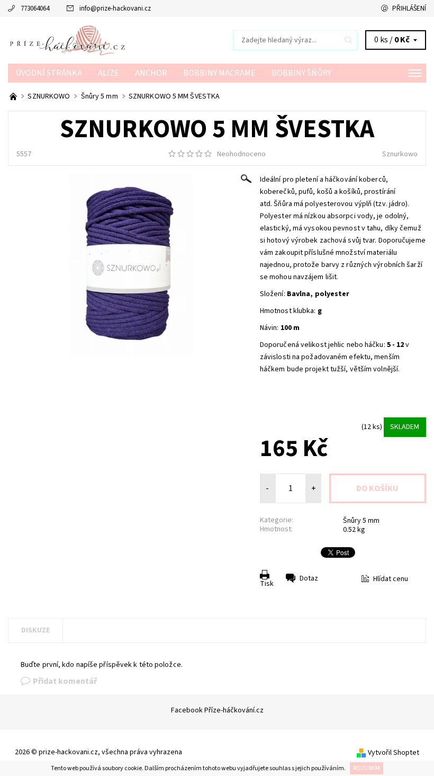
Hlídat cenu (390, 579)
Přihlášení (409, 8)
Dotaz (309, 578)
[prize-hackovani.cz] (112, 40)
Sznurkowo (400, 154)
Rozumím (366, 768)
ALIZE (108, 73)
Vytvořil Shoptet (393, 752)
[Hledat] (348, 40)
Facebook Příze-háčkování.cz (217, 710)
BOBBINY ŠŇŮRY (301, 73)
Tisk (267, 583)
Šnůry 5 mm (361, 520)
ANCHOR (151, 73)
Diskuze (35, 630)
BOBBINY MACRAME (219, 73)
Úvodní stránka (49, 73)
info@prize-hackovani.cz (115, 8)
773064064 (35, 8)
